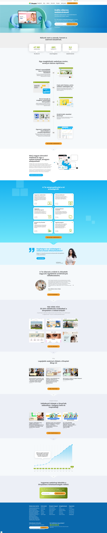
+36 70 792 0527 (69, 0)
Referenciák (53, 3)
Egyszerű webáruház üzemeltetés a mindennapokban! (43, 131)
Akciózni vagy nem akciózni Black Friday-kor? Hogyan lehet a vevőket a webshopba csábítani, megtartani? (53, 425)
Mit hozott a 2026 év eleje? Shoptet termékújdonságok (72, 379)
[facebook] (50, 525)
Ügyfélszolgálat (63, 3)
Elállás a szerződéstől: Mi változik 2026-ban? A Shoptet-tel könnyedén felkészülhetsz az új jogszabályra (52, 381)
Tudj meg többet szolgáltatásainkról (53, 143)
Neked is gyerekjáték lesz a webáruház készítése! (43, 71)
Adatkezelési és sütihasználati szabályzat (59, 526)
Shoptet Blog (51, 513)
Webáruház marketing (62, 510)
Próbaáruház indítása (72, 3)
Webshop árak (43, 509)
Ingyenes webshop (62, 514)
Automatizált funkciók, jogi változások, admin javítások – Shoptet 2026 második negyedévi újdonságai (36, 380)
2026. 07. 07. (31, 383)
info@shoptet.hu (71, 514)
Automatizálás (61, 513)
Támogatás (58, 3)
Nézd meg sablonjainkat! (53, 346)
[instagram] (52, 525)
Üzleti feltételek (52, 526)
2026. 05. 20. (48, 384)
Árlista (44, 3)
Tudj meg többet (41, 258)
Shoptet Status (51, 511)
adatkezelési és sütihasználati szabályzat (67, 26)
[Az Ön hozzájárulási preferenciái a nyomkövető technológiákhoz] (1, 532)
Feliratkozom (43, 527)
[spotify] (58, 525)
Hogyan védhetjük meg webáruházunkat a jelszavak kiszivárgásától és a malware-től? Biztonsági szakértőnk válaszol (36, 425)
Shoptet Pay (61, 511)
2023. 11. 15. (48, 428)
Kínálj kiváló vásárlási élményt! (64, 115)
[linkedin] (55, 525)
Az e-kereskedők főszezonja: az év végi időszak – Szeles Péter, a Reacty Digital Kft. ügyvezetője (69, 425)
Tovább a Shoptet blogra (53, 388)
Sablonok (48, 3)
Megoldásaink (39, 3)
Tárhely (60, 507)
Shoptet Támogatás (52, 507)
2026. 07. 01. (31, 428)
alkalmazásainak (31, 516)
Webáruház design (61, 509)
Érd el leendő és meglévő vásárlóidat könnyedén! (43, 100)
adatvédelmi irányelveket (42, 529)
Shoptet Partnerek (51, 510)
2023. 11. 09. (65, 428)
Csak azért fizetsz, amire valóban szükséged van (65, 85)
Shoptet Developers (52, 514)
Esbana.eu (49, 290)
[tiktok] (56, 525)
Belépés (75, 0)
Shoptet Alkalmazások (52, 509)
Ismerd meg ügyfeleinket (53, 294)
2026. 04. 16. (65, 380)
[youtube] (53, 525)
